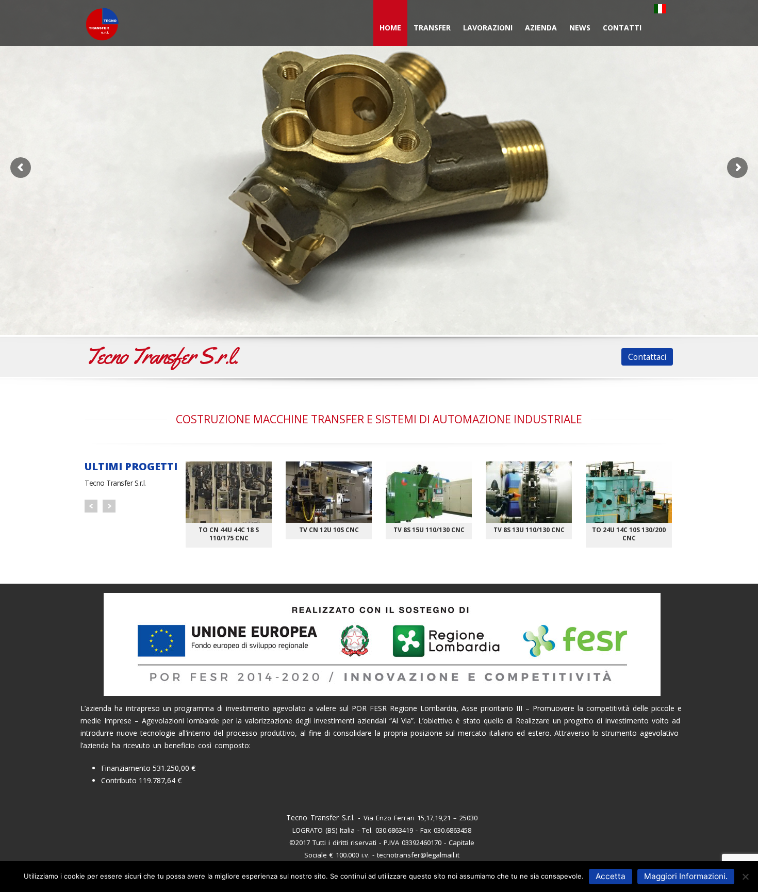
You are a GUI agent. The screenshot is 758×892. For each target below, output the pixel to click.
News (579, 27)
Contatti (622, 27)
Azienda (541, 27)
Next (109, 506)
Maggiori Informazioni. (686, 876)
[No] (745, 876)
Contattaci (647, 356)
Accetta (610, 876)
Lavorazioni (488, 27)
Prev (91, 506)
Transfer (432, 27)
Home (390, 27)
